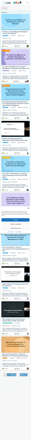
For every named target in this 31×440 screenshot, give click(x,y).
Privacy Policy (18, 231)
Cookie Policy (11, 231)
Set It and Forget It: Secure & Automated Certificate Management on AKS (15, 248)
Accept (15, 220)
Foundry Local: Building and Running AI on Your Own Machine (14, 32)
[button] (28, 208)
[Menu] (27, 2)
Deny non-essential (15, 224)
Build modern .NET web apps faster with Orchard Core (15, 285)
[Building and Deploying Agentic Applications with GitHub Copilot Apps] (15, 129)
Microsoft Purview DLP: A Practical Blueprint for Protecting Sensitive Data (15, 355)
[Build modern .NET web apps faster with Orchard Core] (15, 274)
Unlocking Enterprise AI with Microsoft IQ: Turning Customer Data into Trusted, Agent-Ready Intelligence (15, 103)
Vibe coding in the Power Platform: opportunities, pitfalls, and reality (13, 320)
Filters (5, 8)
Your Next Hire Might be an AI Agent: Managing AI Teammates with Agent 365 (15, 67)
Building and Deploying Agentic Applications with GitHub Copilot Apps (15, 139)
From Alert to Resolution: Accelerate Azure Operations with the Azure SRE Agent (14, 175)
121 (22, 374)
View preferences (15, 228)
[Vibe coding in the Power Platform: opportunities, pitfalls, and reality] (15, 309)
